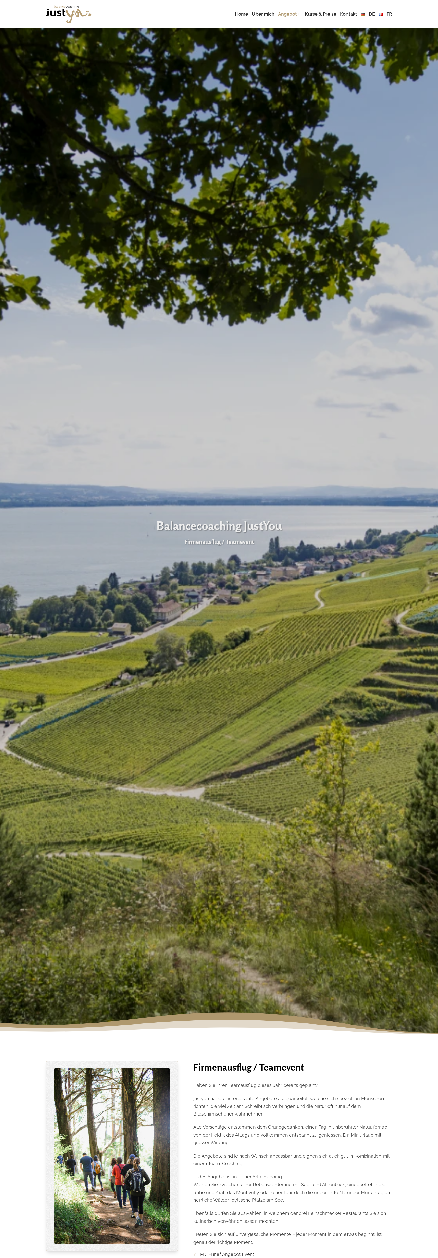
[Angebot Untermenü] (299, 14)
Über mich (263, 14)
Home (241, 14)
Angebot (287, 14)
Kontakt (348, 14)
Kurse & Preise (320, 14)
